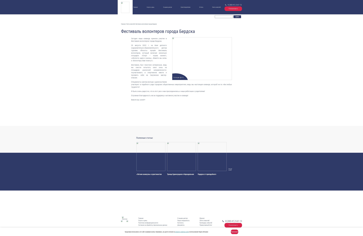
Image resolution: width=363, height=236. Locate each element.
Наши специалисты (169, 9)
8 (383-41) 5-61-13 (235, 5)
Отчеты (201, 7)
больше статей (229, 169)
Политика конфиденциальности (148, 223)
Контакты (166, 13)
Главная (135, 7)
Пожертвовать (233, 9)
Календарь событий (206, 223)
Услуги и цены (150, 7)
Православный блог (206, 225)
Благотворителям (185, 7)
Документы (167, 11)
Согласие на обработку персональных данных (152, 225)
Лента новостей (216, 7)
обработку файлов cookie (182, 232)
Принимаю (234, 232)
